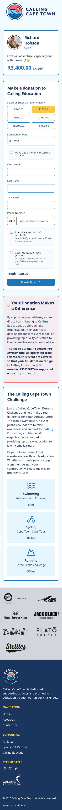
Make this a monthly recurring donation (32, 154)
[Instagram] (10, 768)
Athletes (8, 741)
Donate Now (28, 282)
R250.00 (43, 109)
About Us (9, 719)
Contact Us (10, 725)
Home (7, 714)
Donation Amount (17, 134)
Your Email (13, 197)
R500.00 (18, 117)
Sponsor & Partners (16, 747)
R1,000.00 (43, 117)
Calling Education (14, 752)
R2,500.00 (18, 125)
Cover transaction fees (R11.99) (28, 254)
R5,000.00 (43, 125)
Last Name (13, 181)
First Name (13, 164)
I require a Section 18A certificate (28, 234)
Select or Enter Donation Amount (26, 102)
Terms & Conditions (14, 805)
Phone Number (16, 213)
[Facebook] (4, 768)
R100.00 (18, 109)
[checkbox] (11, 152)
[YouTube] (17, 768)
